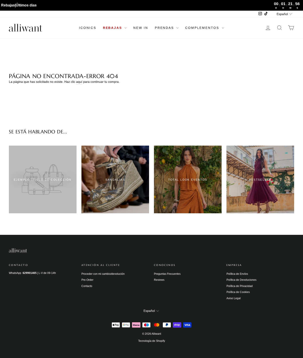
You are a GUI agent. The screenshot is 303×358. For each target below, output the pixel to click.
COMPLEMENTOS (202, 28)
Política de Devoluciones (241, 279)
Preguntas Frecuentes (167, 273)
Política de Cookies (238, 292)
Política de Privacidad (239, 286)
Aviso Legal (233, 298)
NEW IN (140, 28)
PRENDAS (165, 28)
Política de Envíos (237, 273)
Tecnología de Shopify (151, 340)
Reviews (159, 279)
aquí (79, 81)
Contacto (86, 286)
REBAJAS (113, 28)
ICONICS (87, 28)
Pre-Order (87, 279)
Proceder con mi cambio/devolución (103, 273)
